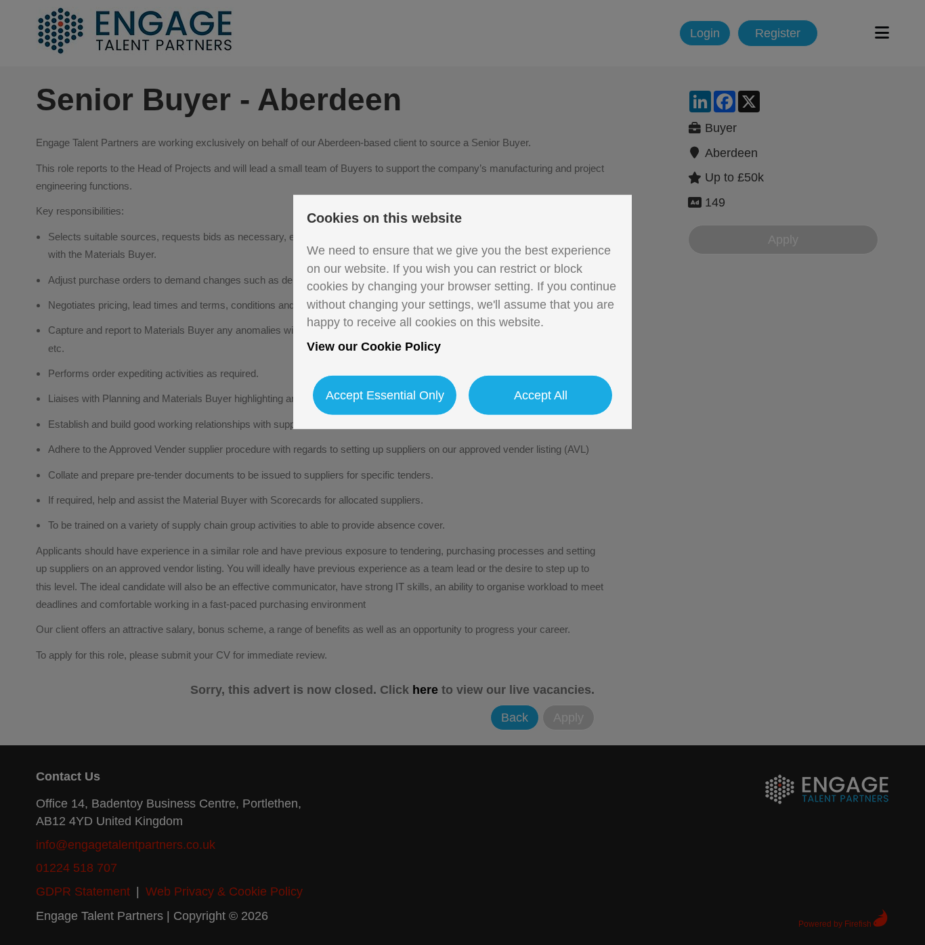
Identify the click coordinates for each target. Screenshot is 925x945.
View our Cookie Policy (374, 346)
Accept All (540, 394)
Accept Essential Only (385, 394)
